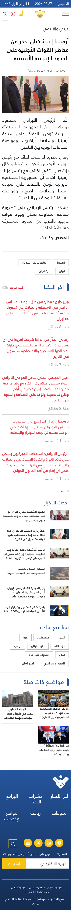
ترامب (17, 646)
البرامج (12, 796)
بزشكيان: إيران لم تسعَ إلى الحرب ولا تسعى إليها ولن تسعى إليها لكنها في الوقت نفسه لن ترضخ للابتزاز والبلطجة (39, 427)
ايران (62, 271)
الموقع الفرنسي (37, 888)
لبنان (62, 637)
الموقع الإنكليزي (55, 888)
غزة (25, 637)
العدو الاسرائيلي (54, 663)
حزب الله (60, 646)
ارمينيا (61, 262)
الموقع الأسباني (19, 888)
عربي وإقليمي (56, 28)
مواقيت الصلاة (42, 892)
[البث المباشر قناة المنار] (28, 843)
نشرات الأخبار (35, 799)
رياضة (35, 813)
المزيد (64, 491)
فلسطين (43, 637)
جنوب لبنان (38, 646)
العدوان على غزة (39, 655)
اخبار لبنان (28, 663)
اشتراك (14, 863)
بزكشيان (44, 271)
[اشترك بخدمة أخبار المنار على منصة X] (38, 843)
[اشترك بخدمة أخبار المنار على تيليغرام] (59, 843)
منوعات (59, 813)
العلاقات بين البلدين (35, 262)
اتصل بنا (28, 892)
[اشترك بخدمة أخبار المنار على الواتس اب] (49, 843)
